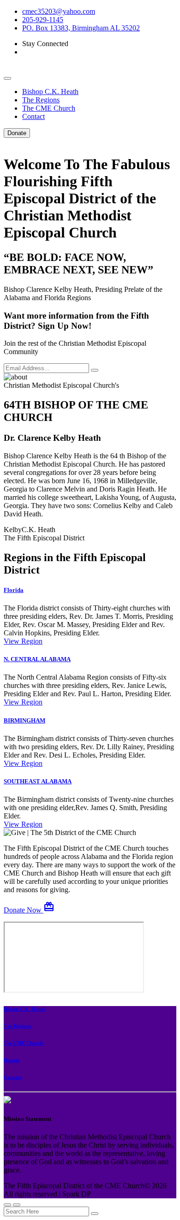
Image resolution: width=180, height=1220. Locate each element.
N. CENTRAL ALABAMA (37, 659)
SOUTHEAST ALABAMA (38, 781)
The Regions (41, 100)
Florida (14, 589)
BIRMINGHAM (24, 720)
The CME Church (48, 108)
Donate (16, 133)
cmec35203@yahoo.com (58, 11)
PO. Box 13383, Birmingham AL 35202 (81, 28)
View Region (23, 641)
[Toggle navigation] (7, 78)
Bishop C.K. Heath (50, 91)
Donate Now (29, 910)
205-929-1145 (42, 20)
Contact (33, 116)
